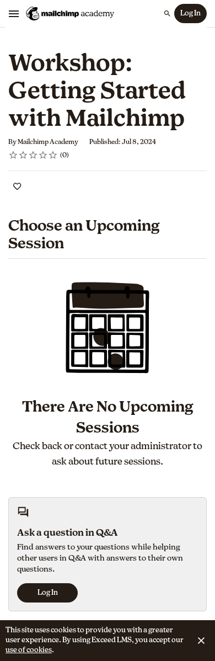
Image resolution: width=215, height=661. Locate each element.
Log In (190, 13)
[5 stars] (53, 155)
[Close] (201, 640)
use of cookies (29, 650)
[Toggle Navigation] (14, 14)
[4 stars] (43, 155)
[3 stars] (33, 155)
